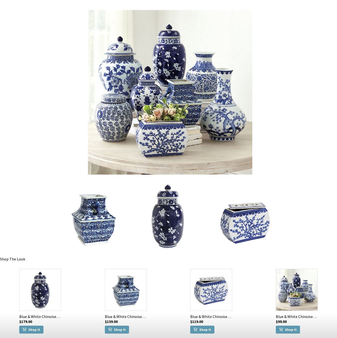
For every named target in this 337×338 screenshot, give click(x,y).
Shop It (34, 329)
